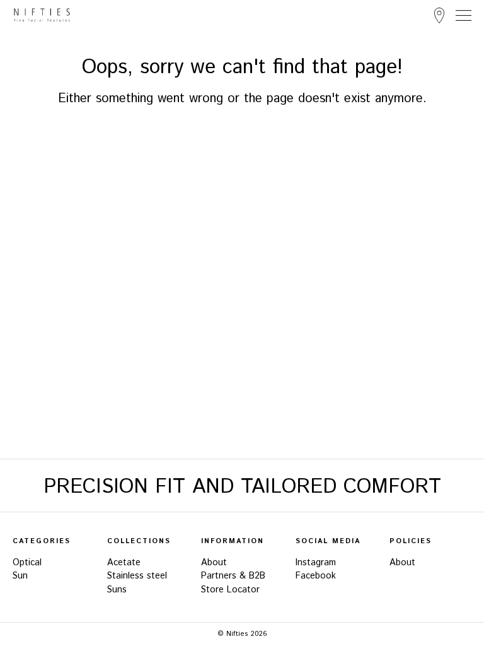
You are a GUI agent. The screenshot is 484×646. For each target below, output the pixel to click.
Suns (117, 590)
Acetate (124, 562)
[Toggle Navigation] (463, 15)
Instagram (316, 562)
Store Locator (439, 15)
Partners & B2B (233, 576)
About (214, 562)
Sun (20, 576)
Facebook (316, 576)
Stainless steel (137, 576)
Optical (27, 562)
